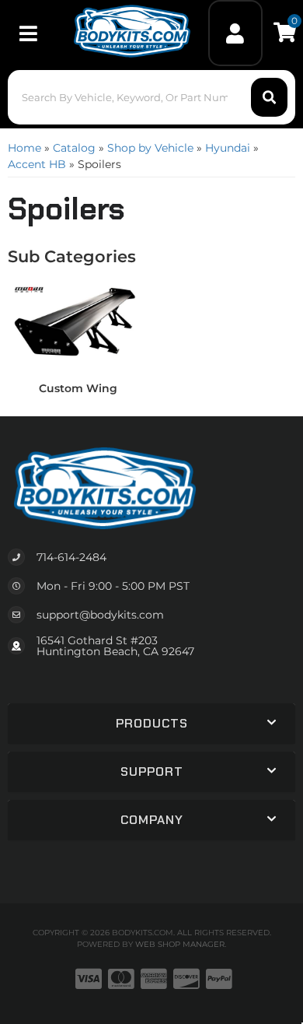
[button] (152, 97)
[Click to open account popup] (235, 33)
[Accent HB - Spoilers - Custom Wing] (78, 325)
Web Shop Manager (180, 944)
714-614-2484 (71, 557)
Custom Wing (78, 388)
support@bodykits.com (100, 614)
